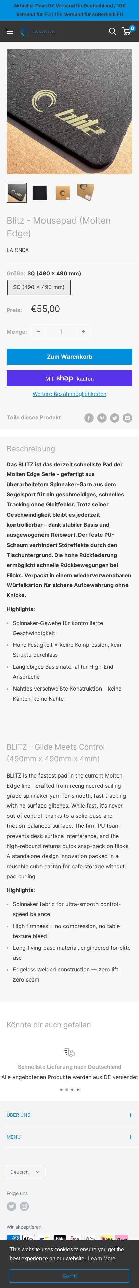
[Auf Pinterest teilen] (102, 418)
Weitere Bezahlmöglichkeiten (69, 393)
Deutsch (19, 1172)
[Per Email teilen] (127, 418)
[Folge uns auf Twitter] (11, 1206)
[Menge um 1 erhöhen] (83, 332)
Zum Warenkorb (69, 356)
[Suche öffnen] (112, 31)
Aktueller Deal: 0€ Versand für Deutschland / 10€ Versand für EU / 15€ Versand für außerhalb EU (69, 10)
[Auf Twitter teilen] (114, 418)
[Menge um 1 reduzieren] (38, 332)
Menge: (17, 331)
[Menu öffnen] (10, 31)
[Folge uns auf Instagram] (24, 1206)
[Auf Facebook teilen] (89, 418)
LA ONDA (18, 250)
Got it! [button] (69, 1276)
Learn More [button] (101, 1258)
